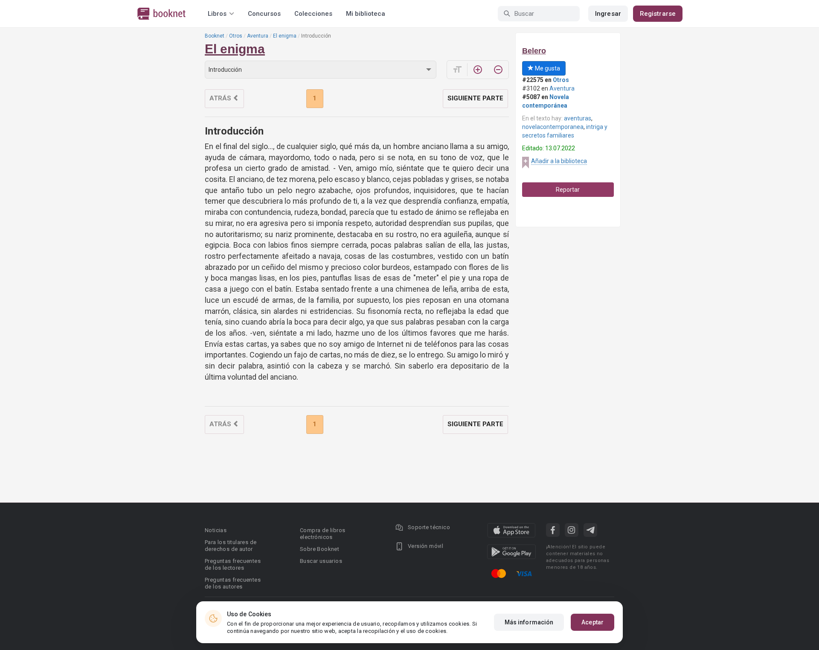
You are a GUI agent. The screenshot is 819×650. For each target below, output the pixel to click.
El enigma (284, 36)
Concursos (264, 14)
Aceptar (592, 622)
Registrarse (658, 14)
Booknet (214, 36)
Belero (534, 51)
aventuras (577, 118)
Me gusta (547, 68)
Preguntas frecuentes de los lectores (233, 564)
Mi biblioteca (365, 14)
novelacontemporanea (553, 126)
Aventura (257, 36)
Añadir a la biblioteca (559, 161)
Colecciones (313, 14)
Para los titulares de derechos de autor (230, 545)
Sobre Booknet (319, 549)
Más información (529, 622)
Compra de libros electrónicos (322, 533)
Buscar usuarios (321, 561)
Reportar (568, 189)
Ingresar (608, 14)
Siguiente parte (475, 98)
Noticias (216, 530)
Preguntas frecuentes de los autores (233, 583)
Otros (235, 36)
